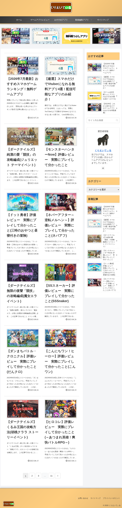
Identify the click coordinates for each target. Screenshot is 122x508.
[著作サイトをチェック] (103, 168)
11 (51, 476)
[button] (117, 120)
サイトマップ (96, 498)
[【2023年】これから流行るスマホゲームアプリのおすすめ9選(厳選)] (106, 36)
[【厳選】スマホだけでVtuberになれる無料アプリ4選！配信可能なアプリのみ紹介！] (45, 36)
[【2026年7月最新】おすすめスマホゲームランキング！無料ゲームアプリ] (15, 36)
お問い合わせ (83, 498)
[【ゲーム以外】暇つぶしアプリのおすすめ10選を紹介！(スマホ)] (76, 36)
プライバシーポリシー (111, 498)
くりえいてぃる (103, 150)
